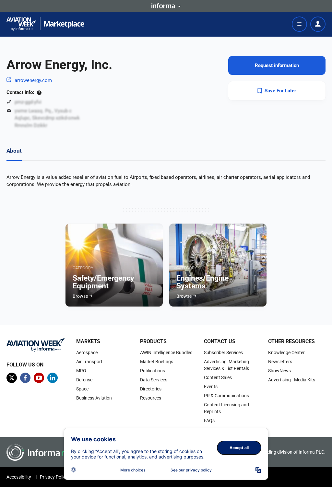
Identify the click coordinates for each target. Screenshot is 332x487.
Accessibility (18, 477)
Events (211, 386)
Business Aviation (94, 397)
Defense (84, 379)
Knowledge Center (286, 352)
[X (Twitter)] (11, 378)
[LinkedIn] (52, 378)
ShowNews (279, 370)
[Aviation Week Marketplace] (45, 24)
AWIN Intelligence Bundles (166, 352)
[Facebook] (25, 378)
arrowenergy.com (33, 80)
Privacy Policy (54, 477)
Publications (152, 370)
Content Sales (218, 377)
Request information (277, 65)
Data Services (153, 379)
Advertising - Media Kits (291, 379)
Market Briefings (156, 361)
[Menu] (299, 24)
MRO (81, 370)
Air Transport (89, 361)
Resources (150, 397)
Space (82, 388)
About (14, 150)
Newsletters (280, 361)
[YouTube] (39, 378)
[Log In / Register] (318, 24)
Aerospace (87, 352)
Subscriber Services (223, 352)
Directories (150, 388)
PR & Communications (226, 395)
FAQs (209, 420)
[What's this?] (39, 92)
